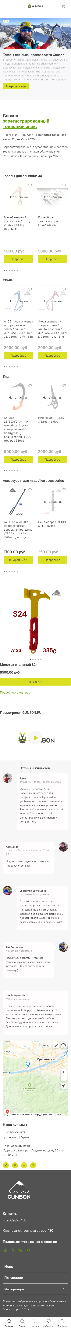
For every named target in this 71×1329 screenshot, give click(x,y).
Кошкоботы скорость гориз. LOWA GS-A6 (49, 221)
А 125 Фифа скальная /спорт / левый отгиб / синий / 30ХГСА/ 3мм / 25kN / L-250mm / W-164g (18, 328)
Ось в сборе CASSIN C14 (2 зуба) (52, 524)
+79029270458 (14, 1132)
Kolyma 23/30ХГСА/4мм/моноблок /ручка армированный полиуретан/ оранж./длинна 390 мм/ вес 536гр (17, 429)
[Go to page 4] (12, 270)
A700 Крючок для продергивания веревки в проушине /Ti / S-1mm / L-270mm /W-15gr (18, 529)
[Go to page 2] (6, 270)
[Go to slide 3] (35, 659)
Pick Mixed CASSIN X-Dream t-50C (51, 419)
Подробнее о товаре (14, 692)
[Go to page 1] (4, 270)
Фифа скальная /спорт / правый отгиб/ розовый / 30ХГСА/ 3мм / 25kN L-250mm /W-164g (52, 328)
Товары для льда (16, 86)
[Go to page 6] (17, 270)
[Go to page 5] (14, 270)
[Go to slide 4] (38, 659)
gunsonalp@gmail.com (20, 1137)
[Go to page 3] (9, 270)
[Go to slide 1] (4, 21)
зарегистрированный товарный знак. (26, 123)
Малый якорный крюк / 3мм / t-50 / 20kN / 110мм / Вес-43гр (17, 222)
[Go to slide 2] (7, 21)
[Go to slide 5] (40, 659)
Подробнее (18, 259)
